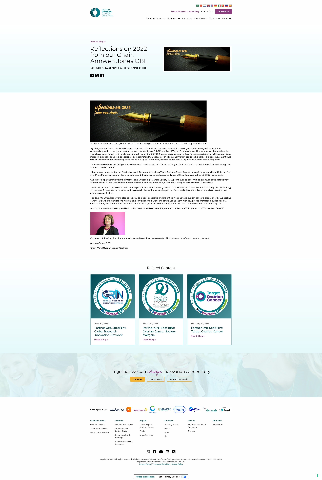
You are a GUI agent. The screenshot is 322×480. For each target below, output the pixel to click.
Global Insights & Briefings (122, 436)
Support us (223, 11)
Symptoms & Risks (98, 428)
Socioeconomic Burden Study (121, 429)
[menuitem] (156, 18)
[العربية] (197, 5)
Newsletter (218, 424)
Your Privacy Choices (169, 476)
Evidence (172, 18)
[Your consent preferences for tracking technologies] (317, 475)
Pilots (142, 431)
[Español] (230, 5)
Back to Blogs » (98, 42)
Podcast (167, 428)
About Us (227, 18)
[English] (208, 5)
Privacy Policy (145, 464)
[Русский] (226, 5)
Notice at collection (145, 476)
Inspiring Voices (171, 424)
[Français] (212, 5)
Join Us (213, 18)
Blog (166, 436)
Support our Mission (179, 379)
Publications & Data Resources (123, 442)
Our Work (137, 379)
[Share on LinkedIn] (92, 75)
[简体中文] (201, 5)
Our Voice (199, 18)
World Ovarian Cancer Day (185, 11)
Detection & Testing (99, 432)
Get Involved (156, 379)
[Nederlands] (204, 5)
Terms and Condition (161, 464)
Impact (186, 18)
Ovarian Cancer (155, 18)
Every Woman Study (123, 424)
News (166, 432)
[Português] (223, 5)
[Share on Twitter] (97, 75)
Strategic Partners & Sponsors (197, 425)
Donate (191, 431)
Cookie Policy (177, 464)
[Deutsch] (215, 5)
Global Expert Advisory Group (147, 425)
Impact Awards (146, 435)
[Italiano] (219, 5)
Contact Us (207, 11)
